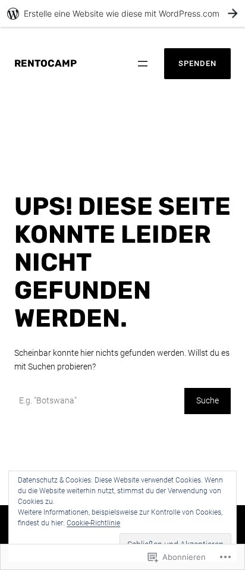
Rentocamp (45, 63)
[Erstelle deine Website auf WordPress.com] (122, 13)
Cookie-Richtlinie (93, 523)
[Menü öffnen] (143, 64)
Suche (207, 400)
